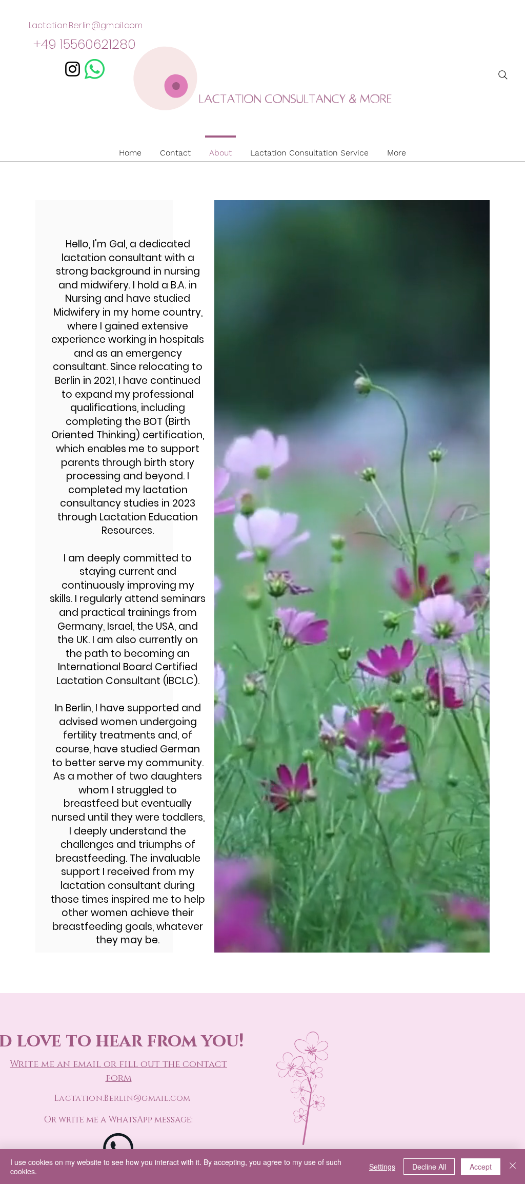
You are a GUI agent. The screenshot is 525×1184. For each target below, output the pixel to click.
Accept (481, 1166)
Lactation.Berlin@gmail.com (86, 25)
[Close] (513, 1166)
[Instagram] (73, 69)
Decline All (429, 1166)
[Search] (503, 75)
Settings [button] (382, 1166)
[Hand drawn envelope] (95, 69)
